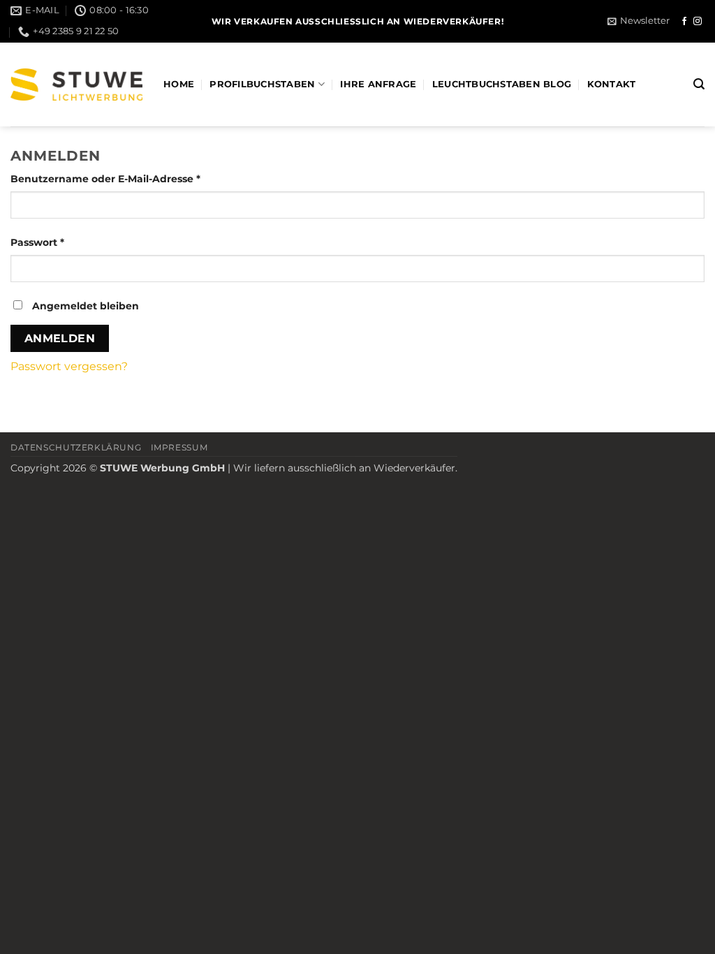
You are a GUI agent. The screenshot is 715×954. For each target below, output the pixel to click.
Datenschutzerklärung (75, 447)
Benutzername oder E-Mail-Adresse (135, 178)
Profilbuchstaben (262, 84)
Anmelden (60, 338)
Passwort (67, 242)
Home (178, 84)
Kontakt (611, 84)
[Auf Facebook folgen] (684, 22)
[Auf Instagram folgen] (697, 22)
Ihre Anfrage (378, 84)
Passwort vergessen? (69, 366)
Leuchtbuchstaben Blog (501, 84)
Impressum (179, 447)
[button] (638, 20)
